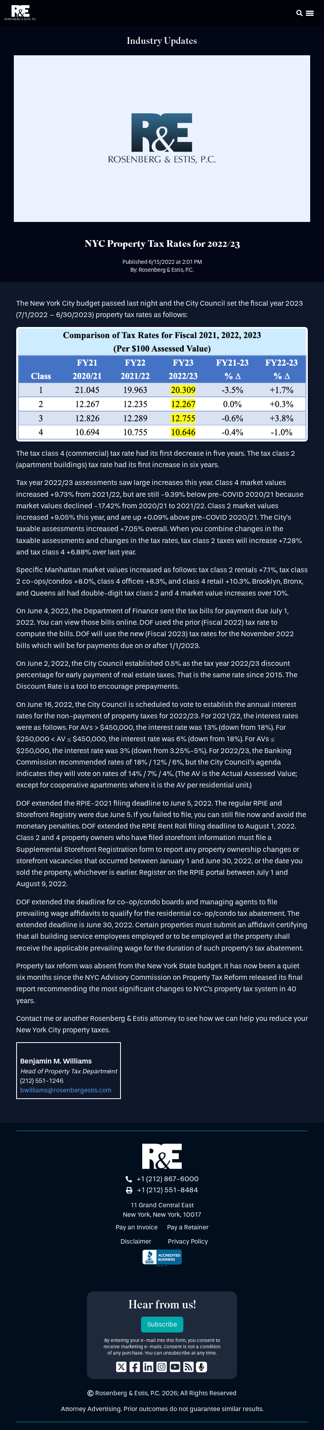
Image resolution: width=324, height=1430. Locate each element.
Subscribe (162, 1324)
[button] (288, 14)
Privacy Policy (188, 1241)
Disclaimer (136, 1241)
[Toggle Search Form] (299, 13)
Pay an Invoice (137, 1227)
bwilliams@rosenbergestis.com (65, 1090)
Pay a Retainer (188, 1227)
